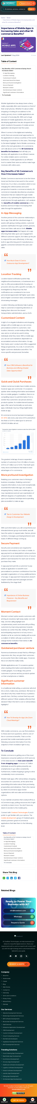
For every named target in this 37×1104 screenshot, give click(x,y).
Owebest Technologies (19, 813)
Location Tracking (9, 844)
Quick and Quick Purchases (12, 848)
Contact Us (6, 990)
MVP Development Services (11, 1044)
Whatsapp (18, 917)
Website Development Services (12, 1013)
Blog (4, 984)
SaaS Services (7, 1024)
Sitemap (5, 1004)
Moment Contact (9, 855)
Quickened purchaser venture (13, 858)
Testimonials (6, 978)
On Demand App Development (12, 1079)
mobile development (8, 818)
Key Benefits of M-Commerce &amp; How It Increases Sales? (17, 838)
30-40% (4, 418)
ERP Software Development (11, 1019)
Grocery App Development (11, 1062)
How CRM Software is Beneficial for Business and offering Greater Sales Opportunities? (19, 368)
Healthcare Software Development (13, 1065)
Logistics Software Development (13, 1067)
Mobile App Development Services (13, 1016)
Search (31, 9)
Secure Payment (9, 853)
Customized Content (10, 846)
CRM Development (8, 1030)
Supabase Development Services (13, 1042)
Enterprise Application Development (14, 1027)
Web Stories (6, 987)
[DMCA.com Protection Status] (18, 1093)
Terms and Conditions (9, 995)
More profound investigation (13, 851)
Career (5, 981)
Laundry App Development (11, 1073)
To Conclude (8, 862)
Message (33, 1102)
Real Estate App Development (12, 1056)
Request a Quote (26, 3)
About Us (5, 975)
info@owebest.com (18, 911)
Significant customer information (14, 860)
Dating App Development (10, 1076)
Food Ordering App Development (13, 1053)
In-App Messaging (9, 841)
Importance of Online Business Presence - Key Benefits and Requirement (18, 598)
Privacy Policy (7, 998)
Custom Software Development (12, 1033)
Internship (6, 993)
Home (3, 17)
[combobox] (16, 9)
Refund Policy (7, 1001)
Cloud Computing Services (11, 1036)
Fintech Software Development (12, 1070)
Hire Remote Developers (10, 1039)
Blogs (8, 17)
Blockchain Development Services (13, 1021)
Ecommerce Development (11, 1059)
